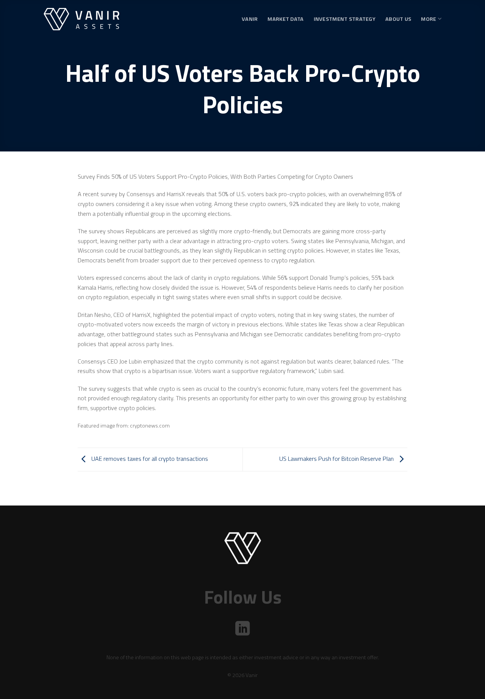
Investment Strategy (344, 19)
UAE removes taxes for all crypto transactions (149, 458)
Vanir (250, 19)
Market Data (286, 19)
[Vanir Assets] (81, 19)
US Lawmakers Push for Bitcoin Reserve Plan (337, 458)
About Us (398, 19)
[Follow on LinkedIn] (242, 629)
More (428, 19)
